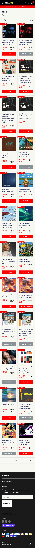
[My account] (28, 3)
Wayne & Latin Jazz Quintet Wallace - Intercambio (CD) (25, 406)
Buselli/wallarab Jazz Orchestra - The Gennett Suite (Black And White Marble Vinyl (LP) (8, 118)
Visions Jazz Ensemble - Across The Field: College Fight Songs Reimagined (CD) (26, 370)
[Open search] (25, 3)
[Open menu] (2, 3)
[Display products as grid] (29, 20)
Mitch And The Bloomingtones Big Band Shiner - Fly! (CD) (8, 225)
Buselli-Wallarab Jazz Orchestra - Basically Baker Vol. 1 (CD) (8, 42)
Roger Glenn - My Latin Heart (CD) (9, 296)
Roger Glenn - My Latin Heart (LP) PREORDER (26, 296)
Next (29, 460)
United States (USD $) (8, 513)
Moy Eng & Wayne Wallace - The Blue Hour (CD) (24, 225)
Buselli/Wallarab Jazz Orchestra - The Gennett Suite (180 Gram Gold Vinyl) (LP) (25, 79)
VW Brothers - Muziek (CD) (8, 405)
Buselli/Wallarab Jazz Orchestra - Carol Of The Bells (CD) (8, 78)
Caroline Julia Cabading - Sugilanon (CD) (8, 156)
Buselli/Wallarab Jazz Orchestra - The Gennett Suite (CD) (25, 116)
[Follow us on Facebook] (3, 521)
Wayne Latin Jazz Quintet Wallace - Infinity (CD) (24, 442)
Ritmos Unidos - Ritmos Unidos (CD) (25, 260)
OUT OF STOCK (26, 54)
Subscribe (6, 504)
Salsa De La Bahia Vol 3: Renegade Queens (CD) (8, 331)
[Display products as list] (32, 20)
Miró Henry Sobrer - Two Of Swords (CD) (25, 190)
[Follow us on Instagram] (9, 521)
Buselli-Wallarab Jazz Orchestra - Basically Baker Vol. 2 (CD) (25, 42)
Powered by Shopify (7, 544)
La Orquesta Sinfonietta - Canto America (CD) (25, 154)
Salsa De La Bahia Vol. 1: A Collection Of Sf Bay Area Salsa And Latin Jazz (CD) (26, 332)
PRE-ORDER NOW (26, 306)
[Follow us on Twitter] (6, 521)
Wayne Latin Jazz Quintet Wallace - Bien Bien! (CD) (9, 442)
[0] (32, 3)
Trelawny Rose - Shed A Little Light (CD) (8, 368)
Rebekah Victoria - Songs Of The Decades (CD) (8, 261)
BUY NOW (9, 54)
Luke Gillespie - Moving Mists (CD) (7, 190)
